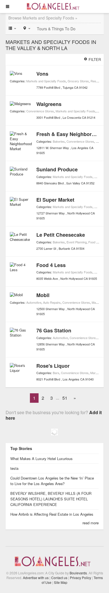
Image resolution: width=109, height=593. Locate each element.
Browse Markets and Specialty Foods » (42, 18)
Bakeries (59, 141)
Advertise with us (36, 577)
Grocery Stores (78, 81)
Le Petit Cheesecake (60, 234)
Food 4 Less (51, 265)
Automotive (33, 302)
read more (90, 522)
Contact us (59, 577)
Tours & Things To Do (56, 28)
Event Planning (77, 242)
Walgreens (48, 104)
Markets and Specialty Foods (46, 81)
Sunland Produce (57, 169)
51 (64, 398)
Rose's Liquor (53, 365)
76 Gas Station (53, 330)
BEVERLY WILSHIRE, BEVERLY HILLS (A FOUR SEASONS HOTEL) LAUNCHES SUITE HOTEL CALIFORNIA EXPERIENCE (50, 499)
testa (14, 468)
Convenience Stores (40, 111)
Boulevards (78, 572)
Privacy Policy (80, 577)
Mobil (42, 295)
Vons (42, 73)
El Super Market (55, 199)
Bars (56, 372)
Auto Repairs (52, 302)
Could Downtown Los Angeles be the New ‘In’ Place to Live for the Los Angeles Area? (52, 480)
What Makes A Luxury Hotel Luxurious (41, 458)
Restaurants (99, 81)
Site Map (60, 582)
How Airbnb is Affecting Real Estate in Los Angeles (52, 514)
